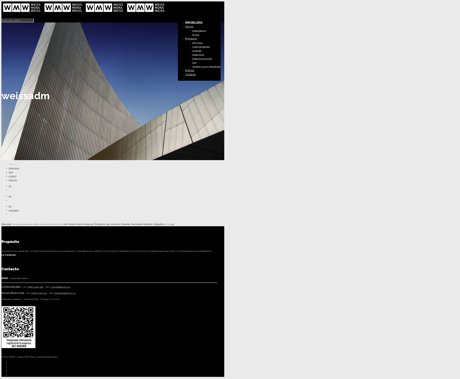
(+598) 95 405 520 (39, 293)
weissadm (14, 210)
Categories (14, 168)
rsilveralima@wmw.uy (65, 293)
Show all (13, 180)
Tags (11, 172)
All (10, 186)
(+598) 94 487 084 (35, 287)
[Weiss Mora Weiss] (84, 13)
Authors (12, 176)
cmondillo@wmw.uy (60, 287)
